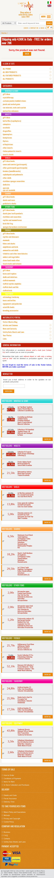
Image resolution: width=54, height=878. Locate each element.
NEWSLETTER (8, 374)
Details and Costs (10, 795)
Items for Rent (9, 782)
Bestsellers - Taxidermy (12, 681)
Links (5, 338)
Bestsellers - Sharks (11, 529)
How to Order (9, 775)
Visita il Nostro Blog (10, 321)
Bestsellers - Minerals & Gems (15, 401)
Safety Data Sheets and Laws (13, 332)
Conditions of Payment (12, 778)
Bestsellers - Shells (10, 487)
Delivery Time (9, 802)
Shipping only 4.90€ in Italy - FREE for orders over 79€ (26, 41)
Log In (26, 28)
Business (7, 832)
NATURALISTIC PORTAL (11, 317)
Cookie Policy (9, 822)
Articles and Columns (10, 325)
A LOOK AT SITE (8, 63)
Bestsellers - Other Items (13, 585)
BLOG (42, 28)
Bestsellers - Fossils (11, 638)
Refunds (7, 815)
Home (3, 33)
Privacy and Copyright (12, 818)
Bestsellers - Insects (11, 446)
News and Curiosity (10, 328)
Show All (47, 439)
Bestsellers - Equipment (12, 723)
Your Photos (7, 335)
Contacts (7, 838)
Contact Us (34, 28)
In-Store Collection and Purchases (16, 785)
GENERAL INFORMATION (12, 345)
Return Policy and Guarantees (15, 812)
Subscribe (9, 391)
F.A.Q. (6, 835)
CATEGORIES (7, 86)
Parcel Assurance (10, 798)
